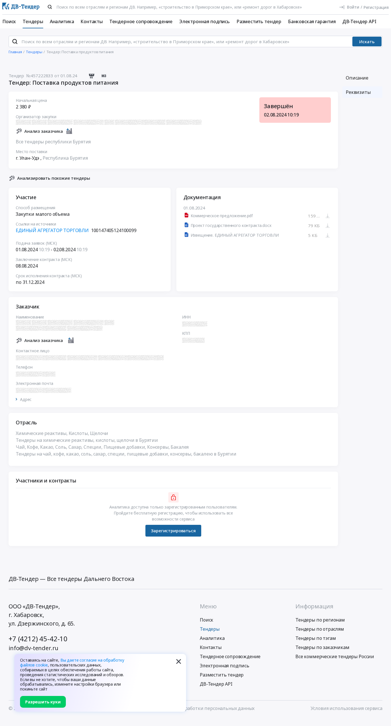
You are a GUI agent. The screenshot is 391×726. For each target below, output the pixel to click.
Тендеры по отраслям (319, 629)
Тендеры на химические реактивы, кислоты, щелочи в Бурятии (87, 440)
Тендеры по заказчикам (322, 647)
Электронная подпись (204, 21)
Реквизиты (358, 92)
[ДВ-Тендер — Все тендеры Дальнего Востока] (21, 7)
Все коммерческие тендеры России (334, 656)
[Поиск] (50, 6)
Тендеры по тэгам (315, 638)
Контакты (91, 21)
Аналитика (62, 21)
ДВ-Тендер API (359, 21)
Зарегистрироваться (173, 530)
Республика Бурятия (65, 158)
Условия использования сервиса (346, 708)
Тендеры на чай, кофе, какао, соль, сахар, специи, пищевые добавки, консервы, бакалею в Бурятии (126, 454)
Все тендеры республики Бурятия (53, 142)
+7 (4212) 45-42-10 (38, 638)
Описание (357, 78)
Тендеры (33, 21)
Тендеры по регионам (320, 620)
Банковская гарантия (312, 21)
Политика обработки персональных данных (205, 708)
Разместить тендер (258, 21)
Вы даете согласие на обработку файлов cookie (72, 662)
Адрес (25, 399)
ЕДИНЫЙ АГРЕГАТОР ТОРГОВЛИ (52, 230)
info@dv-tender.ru (33, 648)
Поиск (9, 21)
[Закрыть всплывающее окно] (178, 661)
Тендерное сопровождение (141, 21)
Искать (367, 41)
